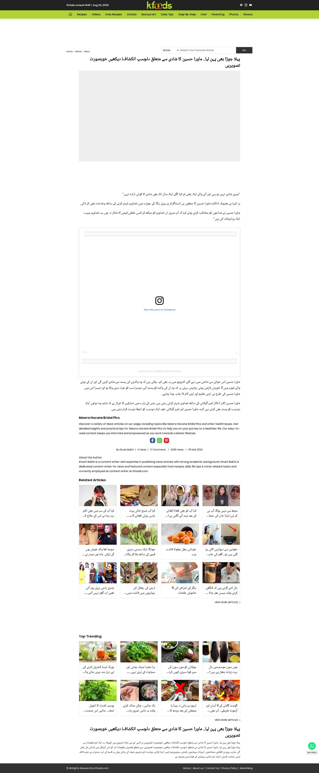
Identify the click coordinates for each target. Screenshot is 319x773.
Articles (132, 14)
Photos (233, 14)
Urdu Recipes (113, 14)
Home (186, 768)
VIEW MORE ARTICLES (226, 602)
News (143, 449)
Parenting (218, 14)
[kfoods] (159, 5)
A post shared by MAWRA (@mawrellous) (159, 371)
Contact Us (212, 768)
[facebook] (241, 5)
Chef (204, 14)
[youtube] (250, 5)
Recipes (82, 14)
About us (198, 768)
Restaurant (148, 14)
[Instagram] (246, 5)
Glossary (249, 14)
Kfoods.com (102, 768)
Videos (96, 14)
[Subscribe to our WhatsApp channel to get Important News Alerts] (312, 746)
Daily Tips (167, 14)
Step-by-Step (187, 14)
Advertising (246, 768)
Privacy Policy (229, 768)
